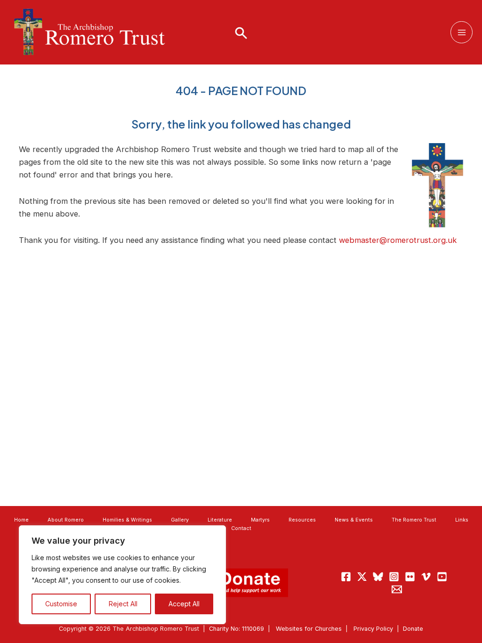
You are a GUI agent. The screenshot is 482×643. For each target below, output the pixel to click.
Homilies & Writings (127, 519)
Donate (413, 628)
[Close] (216, 533)
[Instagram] (394, 576)
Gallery (180, 519)
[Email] (397, 589)
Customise (61, 604)
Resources (302, 519)
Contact (241, 528)
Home (21, 519)
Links (461, 519)
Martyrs (260, 519)
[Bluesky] (378, 576)
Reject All (123, 604)
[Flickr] (410, 576)
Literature (220, 519)
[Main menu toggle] (461, 32)
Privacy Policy (373, 628)
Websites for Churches (309, 628)
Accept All (184, 604)
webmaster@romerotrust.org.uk (398, 240)
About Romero (66, 519)
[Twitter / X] (362, 576)
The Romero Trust (414, 519)
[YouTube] (442, 576)
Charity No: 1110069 (236, 628)
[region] (122, 574)
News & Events (354, 519)
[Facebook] (346, 576)
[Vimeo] (426, 576)
